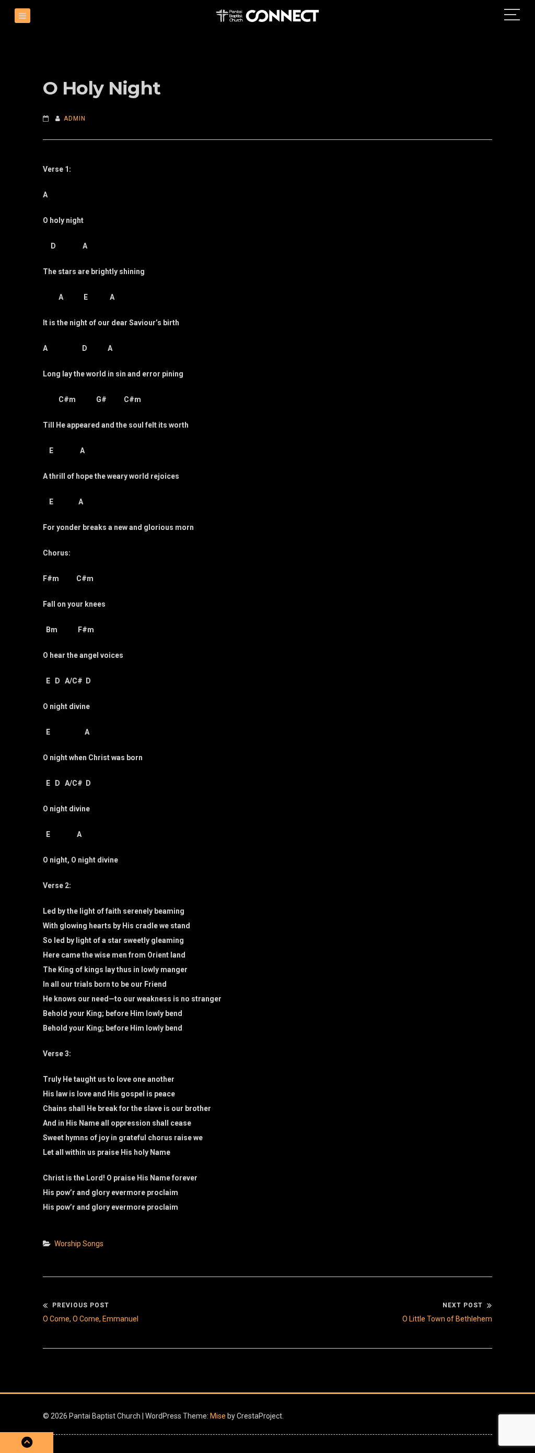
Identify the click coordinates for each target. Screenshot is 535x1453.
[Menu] (22, 15)
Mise (218, 1416)
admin (75, 118)
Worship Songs (78, 1243)
